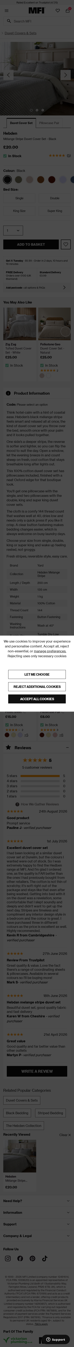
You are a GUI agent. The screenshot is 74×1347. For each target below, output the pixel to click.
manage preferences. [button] (50, 651)
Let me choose (37, 674)
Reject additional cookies (37, 686)
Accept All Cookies (37, 699)
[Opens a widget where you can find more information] (56, 1340)
